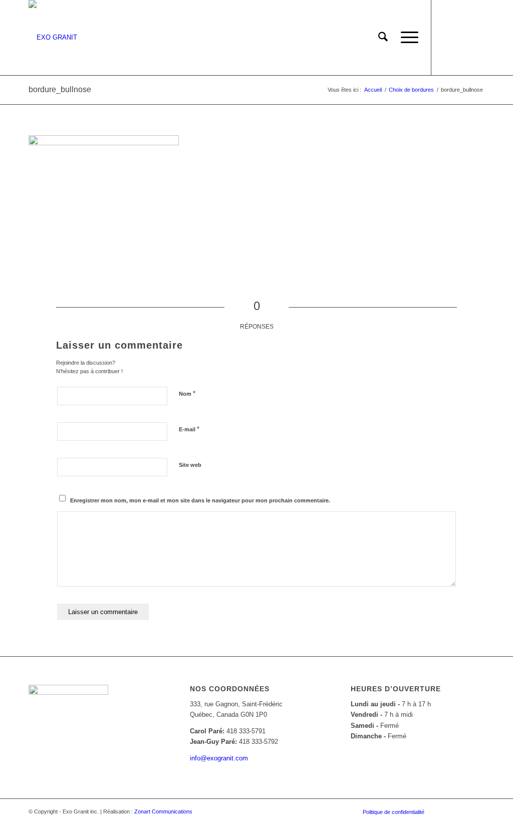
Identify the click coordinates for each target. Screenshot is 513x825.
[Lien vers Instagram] (461, 37)
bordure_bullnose (60, 89)
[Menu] (406, 37)
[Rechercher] (383, 37)
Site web (190, 465)
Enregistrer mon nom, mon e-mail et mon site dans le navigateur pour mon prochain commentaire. (200, 500)
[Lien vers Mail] (476, 37)
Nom (187, 393)
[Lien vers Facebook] (446, 37)
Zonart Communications (163, 811)
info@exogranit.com (219, 758)
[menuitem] (383, 37)
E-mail (189, 429)
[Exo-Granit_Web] (53, 37)
